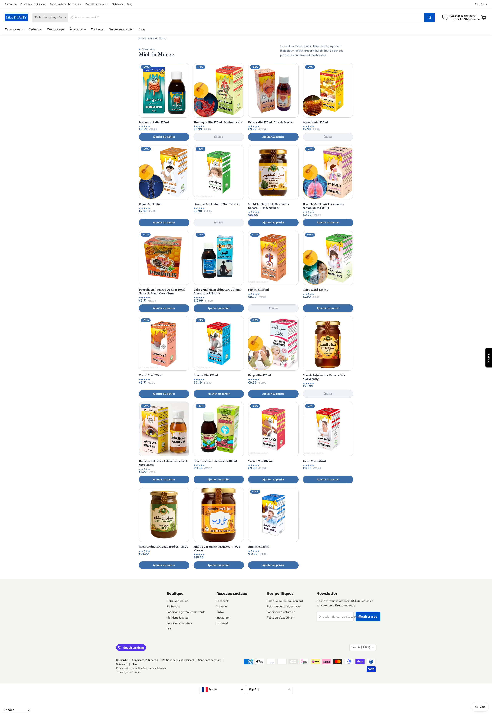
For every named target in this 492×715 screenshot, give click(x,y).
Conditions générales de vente (185, 612)
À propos (77, 29)
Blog (129, 4)
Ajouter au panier (164, 136)
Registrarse (368, 616)
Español (479, 4)
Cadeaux (34, 29)
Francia (361, 647)
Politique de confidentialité (284, 606)
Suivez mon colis (121, 29)
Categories (13, 29)
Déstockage (55, 29)
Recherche (11, 4)
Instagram (222, 618)
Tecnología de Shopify (128, 672)
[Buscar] (429, 17)
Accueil (143, 38)
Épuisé (218, 136)
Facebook (222, 601)
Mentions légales (177, 618)
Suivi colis (117, 4)
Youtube (221, 606)
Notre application (177, 601)
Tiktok (220, 612)
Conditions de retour (97, 4)
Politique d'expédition (280, 618)
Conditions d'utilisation (33, 4)
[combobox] (222, 689)
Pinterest (222, 623)
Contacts (97, 29)
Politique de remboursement (66, 4)
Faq (168, 629)
